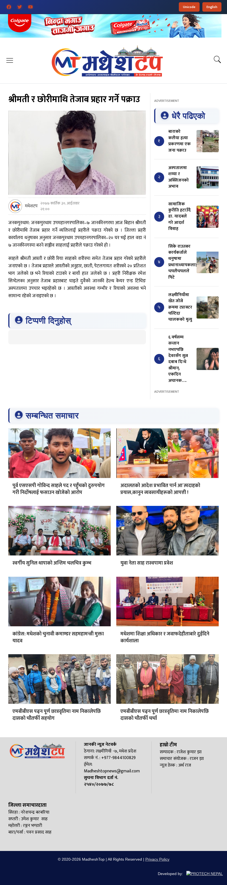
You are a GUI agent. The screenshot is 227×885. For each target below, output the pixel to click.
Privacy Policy (157, 859)
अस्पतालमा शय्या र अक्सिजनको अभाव (178, 177)
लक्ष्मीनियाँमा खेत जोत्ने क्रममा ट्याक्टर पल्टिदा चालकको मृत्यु (180, 307)
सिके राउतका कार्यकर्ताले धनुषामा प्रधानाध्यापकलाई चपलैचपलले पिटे (183, 262)
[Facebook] (9, 7)
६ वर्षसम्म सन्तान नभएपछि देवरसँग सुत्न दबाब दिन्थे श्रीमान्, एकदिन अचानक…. (178, 358)
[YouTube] (30, 7)
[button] (10, 60)
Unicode (189, 7)
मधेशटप (31, 206)
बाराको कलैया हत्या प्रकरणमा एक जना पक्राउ (179, 141)
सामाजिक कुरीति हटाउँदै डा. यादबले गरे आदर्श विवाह (179, 216)
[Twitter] (19, 7)
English (212, 7)
